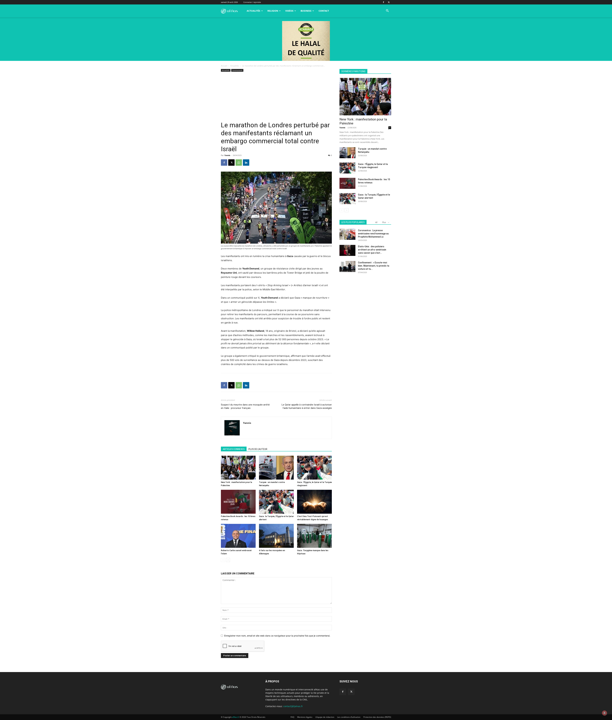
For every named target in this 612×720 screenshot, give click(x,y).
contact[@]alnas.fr (293, 706)
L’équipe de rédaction (324, 717)
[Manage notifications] (604, 713)
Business (306, 10)
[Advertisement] (276, 97)
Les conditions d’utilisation (348, 717)
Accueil (224, 65)
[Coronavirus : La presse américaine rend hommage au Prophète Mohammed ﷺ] (347, 234)
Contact (324, 10)
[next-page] (228, 560)
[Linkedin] (246, 162)
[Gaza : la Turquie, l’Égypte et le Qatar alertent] (276, 502)
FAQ (292, 717)
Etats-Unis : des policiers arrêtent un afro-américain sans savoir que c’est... (372, 249)
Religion (272, 10)
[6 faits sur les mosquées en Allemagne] (276, 536)
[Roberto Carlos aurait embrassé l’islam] (238, 536)
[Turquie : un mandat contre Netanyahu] (276, 468)
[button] (387, 11)
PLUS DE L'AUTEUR (257, 449)
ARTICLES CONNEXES (234, 449)
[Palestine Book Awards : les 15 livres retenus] (238, 502)
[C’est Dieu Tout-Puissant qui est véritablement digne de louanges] (314, 502)
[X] (388, 2)
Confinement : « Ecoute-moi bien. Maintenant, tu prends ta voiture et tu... (373, 265)
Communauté (237, 70)
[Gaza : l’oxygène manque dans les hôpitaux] (314, 536)
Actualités (253, 10)
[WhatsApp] (239, 162)
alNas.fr (235, 717)
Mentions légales (304, 717)
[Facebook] (383, 2)
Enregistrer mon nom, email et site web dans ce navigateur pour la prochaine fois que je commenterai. (277, 635)
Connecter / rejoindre (252, 2)
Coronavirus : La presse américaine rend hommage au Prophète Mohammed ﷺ (373, 233)
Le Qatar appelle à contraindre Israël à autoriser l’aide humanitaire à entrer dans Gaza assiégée (307, 406)
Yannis (227, 155)
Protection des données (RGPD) (377, 717)
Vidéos (289, 10)
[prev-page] (223, 560)
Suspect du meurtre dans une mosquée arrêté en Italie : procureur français (245, 406)
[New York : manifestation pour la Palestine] (238, 468)
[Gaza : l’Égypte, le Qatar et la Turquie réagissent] (314, 468)
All (376, 222)
